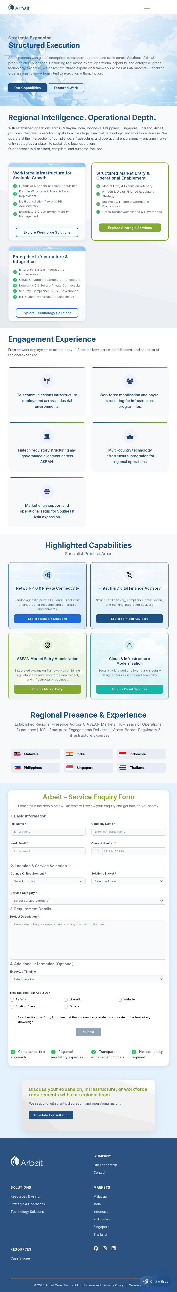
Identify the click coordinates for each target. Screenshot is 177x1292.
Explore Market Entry (47, 689)
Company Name (103, 824)
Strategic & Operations (28, 1204)
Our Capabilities (27, 88)
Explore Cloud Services (129, 689)
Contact (99, 1172)
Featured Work (66, 88)
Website (129, 999)
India (97, 1204)
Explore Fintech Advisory (129, 618)
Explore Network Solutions (47, 618)
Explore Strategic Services (130, 228)
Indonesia (101, 1212)
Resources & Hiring (25, 1196)
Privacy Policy (113, 1285)
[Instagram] (105, 1248)
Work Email (19, 843)
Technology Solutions (27, 1212)
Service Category (24, 893)
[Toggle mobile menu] (147, 7)
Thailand (100, 1234)
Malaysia (100, 1196)
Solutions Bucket (103, 873)
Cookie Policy (138, 1285)
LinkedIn (76, 999)
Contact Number (103, 843)
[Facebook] (96, 1248)
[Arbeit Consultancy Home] (19, 7)
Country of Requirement (28, 873)
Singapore (101, 1227)
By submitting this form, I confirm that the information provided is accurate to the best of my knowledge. (84, 1019)
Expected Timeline (23, 971)
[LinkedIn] (114, 1248)
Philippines (102, 1219)
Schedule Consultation (51, 1115)
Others (74, 1006)
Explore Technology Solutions (47, 313)
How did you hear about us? (30, 992)
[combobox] (97, 851)
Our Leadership (105, 1165)
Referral (21, 999)
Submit (88, 1032)
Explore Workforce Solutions (47, 232)
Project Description (24, 916)
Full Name (18, 824)
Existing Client (26, 1006)
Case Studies (21, 1258)
